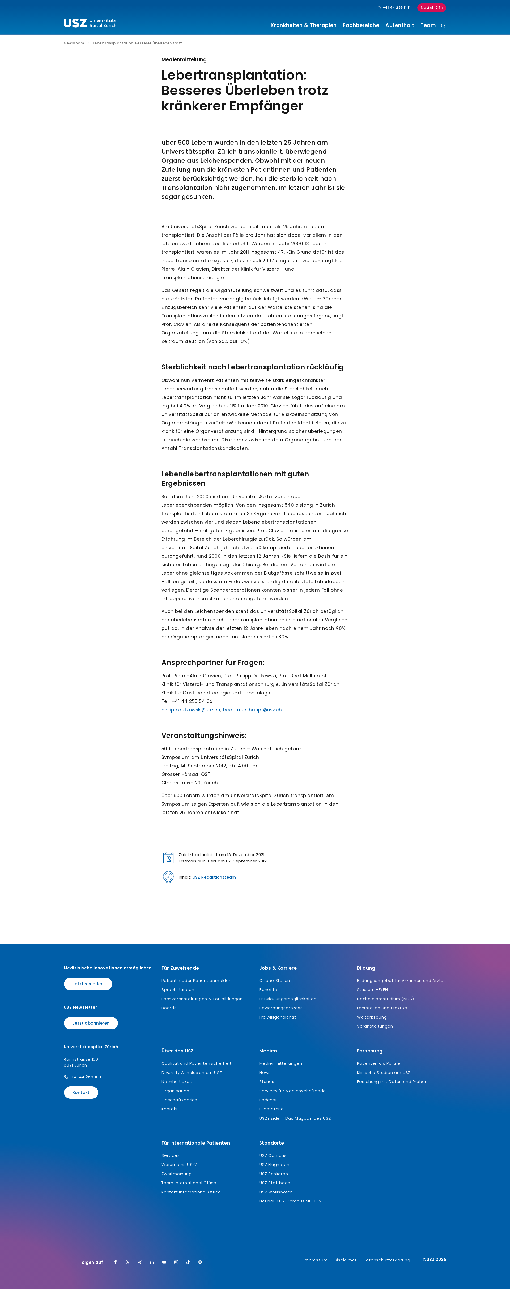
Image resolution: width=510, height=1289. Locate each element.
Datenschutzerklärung (386, 1260)
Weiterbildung (372, 1017)
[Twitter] (128, 1262)
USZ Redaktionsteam (214, 877)
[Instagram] (176, 1262)
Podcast (268, 1100)
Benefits (268, 989)
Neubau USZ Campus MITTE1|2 (290, 1201)
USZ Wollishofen (276, 1192)
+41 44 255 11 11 (396, 8)
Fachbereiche (361, 25)
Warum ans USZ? (179, 1164)
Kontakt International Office (191, 1192)
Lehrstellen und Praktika (382, 1008)
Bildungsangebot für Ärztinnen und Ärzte (400, 980)
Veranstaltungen (375, 1026)
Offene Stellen (274, 980)
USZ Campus (273, 1155)
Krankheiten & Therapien (304, 25)
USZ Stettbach (274, 1182)
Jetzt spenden (88, 984)
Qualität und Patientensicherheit (197, 1063)
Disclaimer (345, 1260)
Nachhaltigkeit (177, 1081)
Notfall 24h (432, 7)
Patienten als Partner (379, 1063)
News (265, 1072)
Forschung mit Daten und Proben (392, 1081)
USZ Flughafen (274, 1164)
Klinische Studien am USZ (383, 1072)
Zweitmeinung (177, 1173)
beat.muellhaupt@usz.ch (252, 710)
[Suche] (443, 26)
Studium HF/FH (372, 989)
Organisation (175, 1091)
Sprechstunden (178, 989)
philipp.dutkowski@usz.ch (191, 710)
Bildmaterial (272, 1109)
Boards (169, 1008)
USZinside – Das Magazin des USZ (295, 1118)
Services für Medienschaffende (292, 1091)
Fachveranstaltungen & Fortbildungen (202, 999)
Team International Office (189, 1182)
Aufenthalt (399, 25)
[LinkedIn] (152, 1262)
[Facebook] (115, 1262)
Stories (266, 1081)
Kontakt (81, 1092)
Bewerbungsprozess (281, 1008)
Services (171, 1155)
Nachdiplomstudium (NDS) (385, 999)
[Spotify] (200, 1262)
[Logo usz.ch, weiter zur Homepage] (90, 24)
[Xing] (140, 1262)
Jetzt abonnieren (91, 1023)
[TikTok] (188, 1262)
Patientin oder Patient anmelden (197, 980)
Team (428, 25)
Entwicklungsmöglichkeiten (288, 999)
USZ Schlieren (273, 1173)
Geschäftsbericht (180, 1100)
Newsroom (74, 43)
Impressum (316, 1260)
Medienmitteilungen (280, 1063)
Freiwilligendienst (277, 1017)
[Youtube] (164, 1262)
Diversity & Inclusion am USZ (192, 1072)
